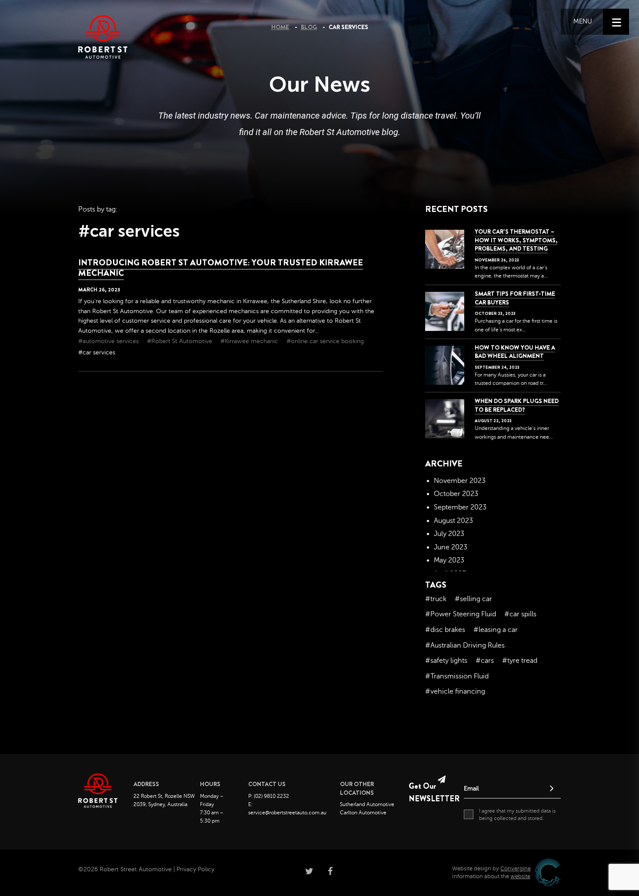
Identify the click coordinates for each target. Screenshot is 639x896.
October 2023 (456, 494)
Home (280, 27)
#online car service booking (325, 341)
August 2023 (453, 521)
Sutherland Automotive (367, 804)
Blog (309, 27)
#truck (435, 599)
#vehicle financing (455, 691)
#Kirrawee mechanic (250, 341)
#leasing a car (495, 630)
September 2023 (460, 507)
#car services (96, 352)
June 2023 (450, 547)
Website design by (491, 869)
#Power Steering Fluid (460, 614)
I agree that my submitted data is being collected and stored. (517, 814)
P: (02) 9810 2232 (268, 796)
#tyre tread (519, 661)
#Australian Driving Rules (465, 645)
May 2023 (449, 560)
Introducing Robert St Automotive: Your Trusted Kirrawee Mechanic (220, 267)
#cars (485, 661)
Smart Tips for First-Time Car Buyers (515, 298)
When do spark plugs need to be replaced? (517, 405)
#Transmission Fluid (457, 676)
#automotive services (109, 341)
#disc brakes (445, 630)
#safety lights (446, 661)
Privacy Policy (195, 869)
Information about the (491, 876)
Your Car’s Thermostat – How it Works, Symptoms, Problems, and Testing (516, 240)
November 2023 (460, 481)
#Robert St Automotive (180, 341)
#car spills (520, 614)
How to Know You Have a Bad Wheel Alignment (515, 351)
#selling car (473, 599)
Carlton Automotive (363, 813)
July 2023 (449, 534)
